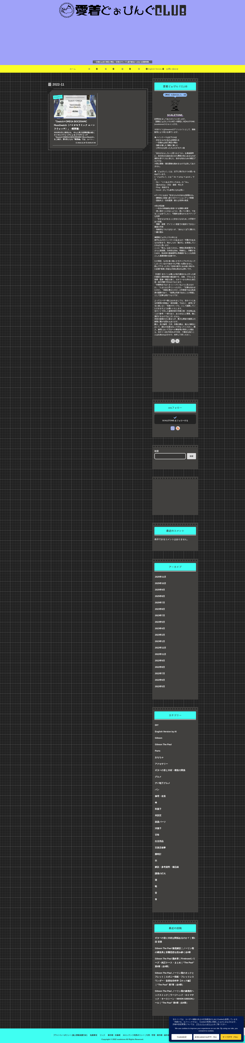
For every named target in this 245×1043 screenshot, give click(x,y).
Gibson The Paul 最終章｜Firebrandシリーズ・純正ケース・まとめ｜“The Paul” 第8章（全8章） (175, 962)
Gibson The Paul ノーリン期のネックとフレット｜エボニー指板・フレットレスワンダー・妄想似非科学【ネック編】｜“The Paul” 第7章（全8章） (174, 979)
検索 (156, 451)
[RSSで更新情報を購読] (177, 341)
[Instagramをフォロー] (173, 341)
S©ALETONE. (175, 115)
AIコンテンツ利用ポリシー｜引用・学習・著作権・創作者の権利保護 (150, 1035)
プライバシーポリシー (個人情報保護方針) (70, 1035)
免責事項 (93, 1035)
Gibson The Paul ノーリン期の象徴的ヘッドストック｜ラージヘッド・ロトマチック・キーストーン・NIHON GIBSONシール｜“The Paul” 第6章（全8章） (175, 997)
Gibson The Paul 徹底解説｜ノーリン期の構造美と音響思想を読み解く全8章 (174, 950)
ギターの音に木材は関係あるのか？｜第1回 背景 (175, 940)
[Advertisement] (122, 39)
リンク (102, 1035)
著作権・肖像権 (114, 1035)
